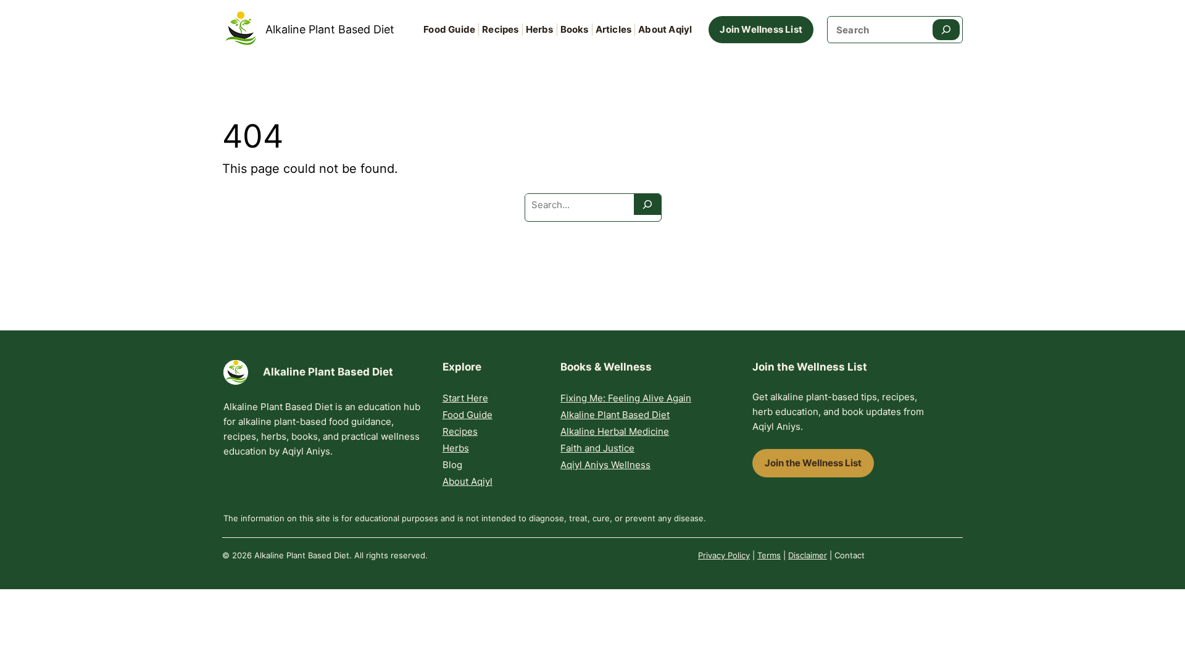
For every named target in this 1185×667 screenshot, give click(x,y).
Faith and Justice (597, 448)
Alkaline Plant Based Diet (329, 29)
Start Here (465, 398)
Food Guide (468, 415)
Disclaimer (807, 555)
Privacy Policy (724, 555)
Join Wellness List (761, 29)
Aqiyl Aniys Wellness (605, 465)
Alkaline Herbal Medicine (614, 431)
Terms (769, 555)
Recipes (460, 431)
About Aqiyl (468, 481)
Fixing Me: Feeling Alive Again (625, 398)
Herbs (456, 448)
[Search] (946, 29)
